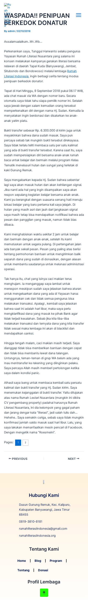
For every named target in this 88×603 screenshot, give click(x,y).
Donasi (43, 570)
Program (56, 561)
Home (21, 561)
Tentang (23, 570)
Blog (38, 561)
